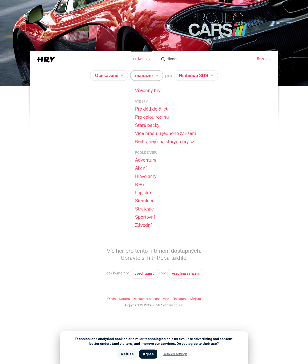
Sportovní (145, 217)
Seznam (264, 59)
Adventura (145, 160)
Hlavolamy (145, 176)
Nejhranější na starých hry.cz (164, 141)
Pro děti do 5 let (151, 108)
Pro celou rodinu (152, 117)
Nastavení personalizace (151, 299)
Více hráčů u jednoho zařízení (165, 133)
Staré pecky (147, 125)
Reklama (179, 299)
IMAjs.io (195, 299)
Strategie (144, 208)
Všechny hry (148, 90)
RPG (140, 184)
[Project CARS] (154, 43)
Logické (143, 192)
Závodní (143, 225)
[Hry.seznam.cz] (46, 60)
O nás (111, 299)
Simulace (144, 200)
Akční (141, 168)
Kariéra (124, 299)
